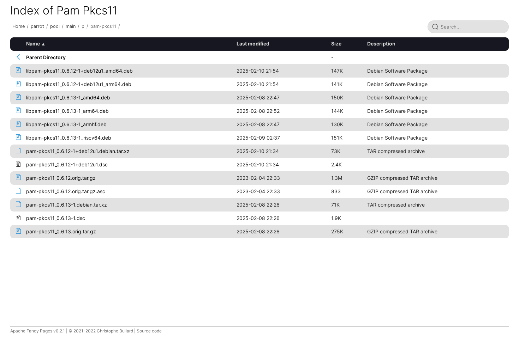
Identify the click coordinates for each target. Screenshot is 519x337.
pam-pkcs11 (103, 26)
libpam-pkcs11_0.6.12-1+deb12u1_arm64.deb (78, 84)
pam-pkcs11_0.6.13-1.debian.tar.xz (66, 205)
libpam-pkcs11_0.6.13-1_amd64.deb (68, 97)
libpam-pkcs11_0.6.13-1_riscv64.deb (68, 138)
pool (55, 26)
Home (18, 26)
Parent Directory (46, 57)
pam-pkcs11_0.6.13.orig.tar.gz (61, 231)
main (71, 26)
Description (381, 44)
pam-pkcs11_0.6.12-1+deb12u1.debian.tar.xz (78, 151)
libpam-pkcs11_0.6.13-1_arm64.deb (67, 111)
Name (33, 44)
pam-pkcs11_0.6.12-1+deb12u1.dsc (67, 164)
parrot (37, 26)
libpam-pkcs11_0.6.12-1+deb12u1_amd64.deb (79, 71)
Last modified (253, 44)
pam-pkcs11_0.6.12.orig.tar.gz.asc (65, 191)
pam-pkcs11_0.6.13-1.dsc (55, 218)
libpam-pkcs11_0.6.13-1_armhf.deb (66, 124)
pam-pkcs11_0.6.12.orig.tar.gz (61, 178)
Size (336, 44)
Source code (149, 330)
